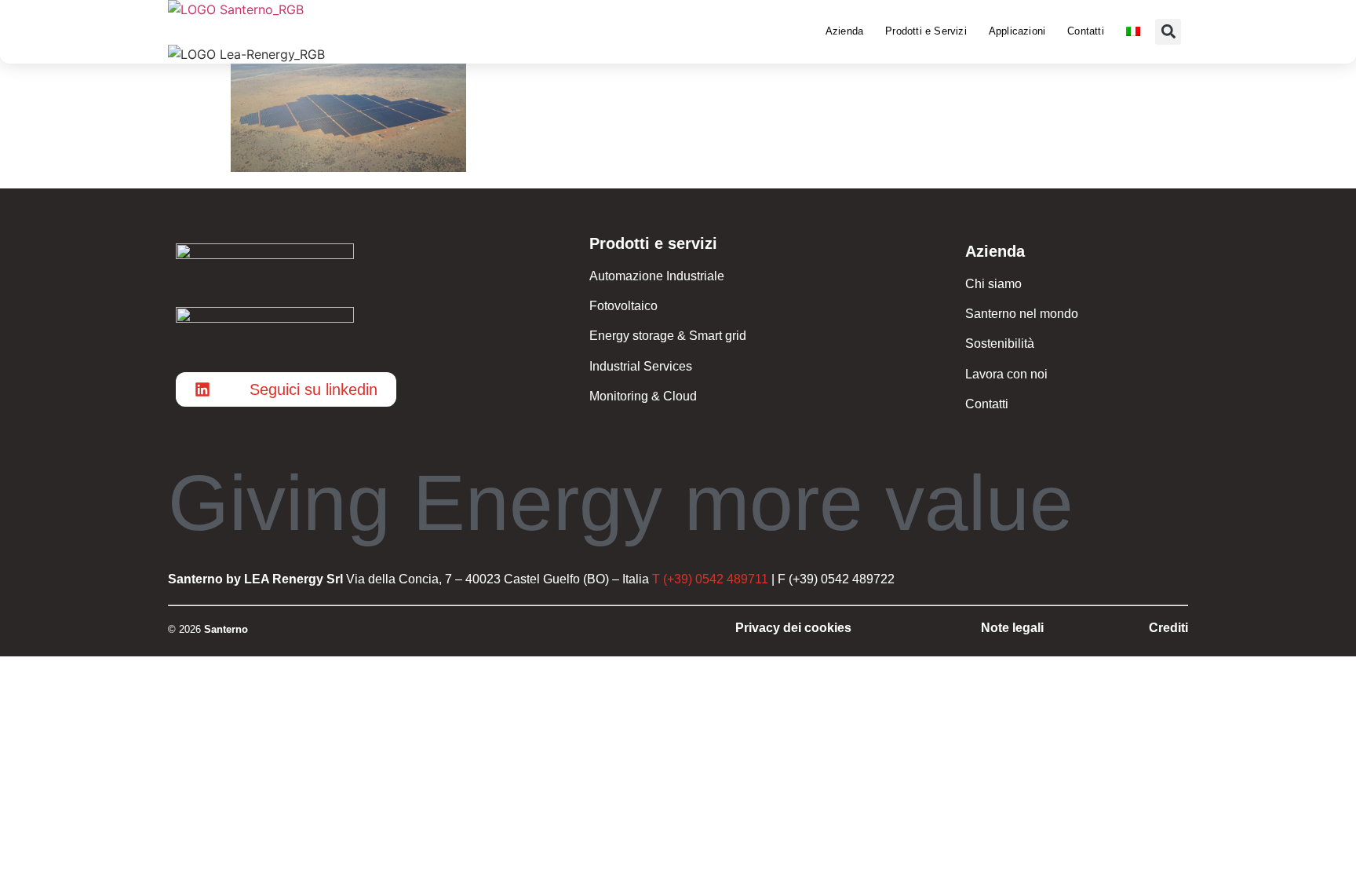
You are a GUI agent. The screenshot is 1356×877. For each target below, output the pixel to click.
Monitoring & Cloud (643, 396)
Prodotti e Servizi (926, 31)
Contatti (1085, 31)
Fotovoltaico (623, 305)
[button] (1168, 32)
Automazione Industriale (656, 276)
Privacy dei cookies (793, 627)
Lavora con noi (1006, 374)
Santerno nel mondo (1021, 313)
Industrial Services (640, 366)
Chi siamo (993, 284)
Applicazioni (1017, 31)
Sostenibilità (999, 343)
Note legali (1012, 627)
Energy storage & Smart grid (667, 335)
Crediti (1168, 627)
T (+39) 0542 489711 (710, 579)
